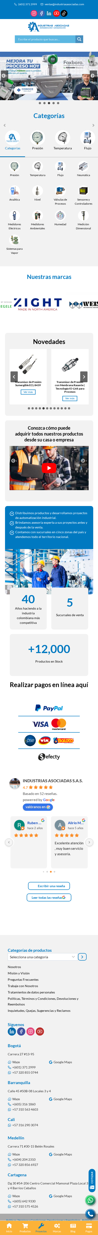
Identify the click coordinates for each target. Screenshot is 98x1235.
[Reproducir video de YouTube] (49, 468)
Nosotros (14, 967)
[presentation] (28, 365)
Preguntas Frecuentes (23, 979)
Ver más (29, 392)
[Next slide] (93, 75)
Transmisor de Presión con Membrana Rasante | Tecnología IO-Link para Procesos (70, 386)
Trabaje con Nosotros (23, 986)
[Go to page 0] (43, 871)
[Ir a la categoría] (82, 956)
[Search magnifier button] (79, 39)
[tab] (40, 103)
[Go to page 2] (51, 872)
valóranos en (36, 806)
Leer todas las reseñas (47, 897)
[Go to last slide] (14, 460)
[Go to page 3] (54, 872)
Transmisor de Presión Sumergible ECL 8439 (28, 383)
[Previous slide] (4, 75)
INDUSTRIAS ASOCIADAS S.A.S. (53, 780)
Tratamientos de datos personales (31, 992)
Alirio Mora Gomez (76, 823)
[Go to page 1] (47, 872)
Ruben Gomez (35, 823)
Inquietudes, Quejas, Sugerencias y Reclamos (39, 1010)
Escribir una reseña (51, 886)
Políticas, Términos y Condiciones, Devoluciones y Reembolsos (43, 1001)
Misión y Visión (19, 973)
